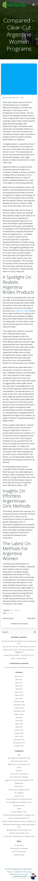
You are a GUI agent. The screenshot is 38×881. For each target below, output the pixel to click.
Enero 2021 (19, 698)
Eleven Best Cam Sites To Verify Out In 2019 (19, 655)
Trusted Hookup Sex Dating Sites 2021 (19, 799)
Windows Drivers (19, 805)
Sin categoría (15, 610)
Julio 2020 (19, 717)
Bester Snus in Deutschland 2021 (19, 764)
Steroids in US (19, 796)
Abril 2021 (19, 689)
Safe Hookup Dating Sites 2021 (19, 790)
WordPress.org (19, 855)
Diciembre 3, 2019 (18, 98)
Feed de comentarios (19, 851)
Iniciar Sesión (19, 845)
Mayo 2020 (19, 724)
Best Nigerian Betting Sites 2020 (19, 758)
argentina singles (22, 311)
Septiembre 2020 (19, 711)
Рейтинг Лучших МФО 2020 (19, 833)
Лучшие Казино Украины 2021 (19, 818)
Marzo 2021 (19, 692)
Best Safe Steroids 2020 (19, 761)
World (19, 809)
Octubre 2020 (19, 708)
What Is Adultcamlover (19, 658)
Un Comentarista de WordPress (15, 667)
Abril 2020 (19, 727)
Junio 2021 (19, 683)
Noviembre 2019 (19, 743)
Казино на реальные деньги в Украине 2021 (19, 815)
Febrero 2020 (19, 733)
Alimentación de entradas (19, 848)
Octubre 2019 (19, 746)
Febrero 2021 (19, 695)
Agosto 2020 (19, 714)
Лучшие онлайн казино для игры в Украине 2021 (19, 821)
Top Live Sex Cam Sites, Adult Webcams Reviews (19, 647)
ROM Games (19, 786)
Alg (19, 755)
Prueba (31, 667)
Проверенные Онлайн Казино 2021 (19, 830)
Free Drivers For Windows (19, 774)
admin (7, 98)
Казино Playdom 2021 (19, 812)
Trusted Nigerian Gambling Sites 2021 (19, 802)
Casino (19, 767)
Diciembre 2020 (19, 702)
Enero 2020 (19, 736)
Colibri (25, 874)
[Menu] (33, 4)
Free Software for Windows (19, 777)
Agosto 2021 (19, 676)
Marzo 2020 (19, 730)
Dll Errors (19, 771)
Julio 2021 (19, 679)
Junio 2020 (19, 721)
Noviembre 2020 (19, 705)
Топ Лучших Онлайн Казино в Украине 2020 (19, 836)
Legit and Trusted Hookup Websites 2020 (19, 780)
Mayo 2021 (19, 686)
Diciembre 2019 (19, 740)
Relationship (19, 783)
